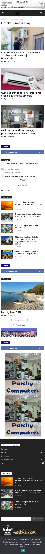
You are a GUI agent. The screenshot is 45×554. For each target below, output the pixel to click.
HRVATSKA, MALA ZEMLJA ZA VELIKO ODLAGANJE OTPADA (26, 252)
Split (2, 463)
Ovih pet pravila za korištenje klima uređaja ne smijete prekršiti (21, 94)
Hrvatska (4, 449)
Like (40, 152)
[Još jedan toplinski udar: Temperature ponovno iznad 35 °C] (7, 205)
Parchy (3, 61)
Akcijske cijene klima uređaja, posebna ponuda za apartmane (18, 132)
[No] (42, 545)
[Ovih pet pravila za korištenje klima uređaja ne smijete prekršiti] (22, 79)
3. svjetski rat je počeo (11, 169)
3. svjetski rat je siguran (11, 173)
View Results (22, 185)
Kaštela (3, 453)
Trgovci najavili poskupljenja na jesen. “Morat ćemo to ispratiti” (28, 215)
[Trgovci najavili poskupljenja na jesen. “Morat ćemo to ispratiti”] (7, 217)
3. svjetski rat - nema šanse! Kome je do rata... (19, 176)
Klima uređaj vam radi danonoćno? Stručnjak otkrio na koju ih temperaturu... (20, 55)
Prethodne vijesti (18, 320)
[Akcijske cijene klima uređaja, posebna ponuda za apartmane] (22, 116)
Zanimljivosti (5, 456)
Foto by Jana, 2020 (11, 312)
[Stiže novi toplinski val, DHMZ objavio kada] (7, 228)
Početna (3, 19)
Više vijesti (20, 325)
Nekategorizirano (7, 460)
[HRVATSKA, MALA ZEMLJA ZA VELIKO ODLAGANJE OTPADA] (7, 254)
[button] (41, 13)
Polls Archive (5, 190)
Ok (23, 550)
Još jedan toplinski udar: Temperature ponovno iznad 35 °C (28, 204)
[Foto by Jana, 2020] (22, 296)
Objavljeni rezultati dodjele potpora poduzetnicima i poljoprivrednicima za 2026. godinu (26, 240)
